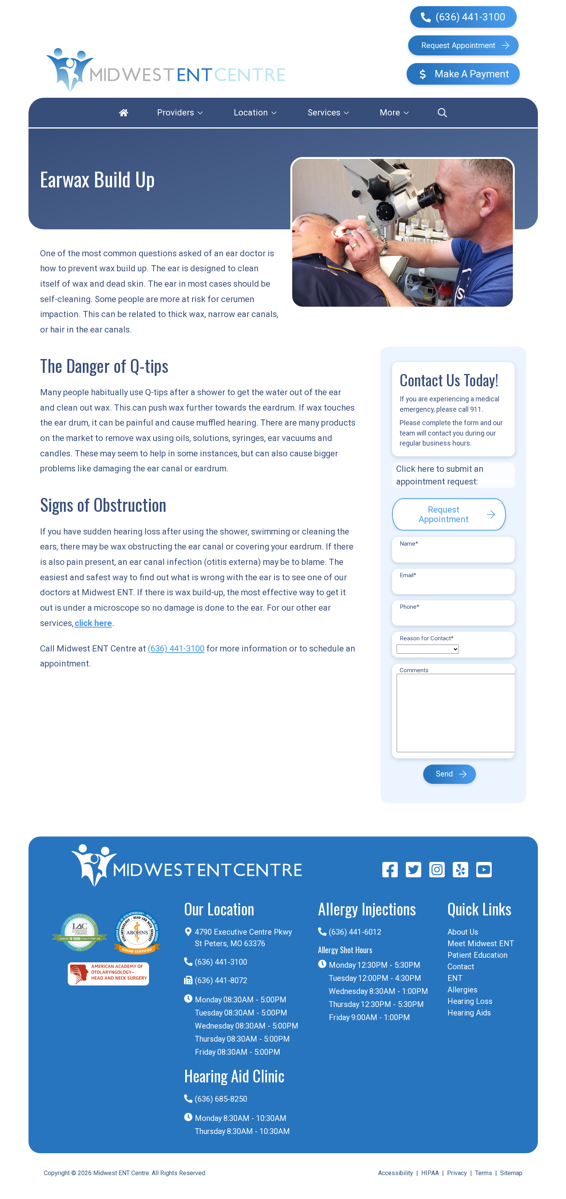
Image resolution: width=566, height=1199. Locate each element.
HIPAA (430, 1173)
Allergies (462, 989)
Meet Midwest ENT (480, 943)
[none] (180, 112)
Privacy (457, 1173)
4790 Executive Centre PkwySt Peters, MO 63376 (243, 937)
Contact (460, 966)
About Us (462, 932)
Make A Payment (470, 74)
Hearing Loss (469, 1001)
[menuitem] (123, 112)
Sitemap (511, 1173)
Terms (483, 1173)
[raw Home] (165, 70)
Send (444, 774)
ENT (454, 978)
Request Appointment (458, 45)
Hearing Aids (469, 1012)
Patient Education (477, 955)
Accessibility (395, 1173)
